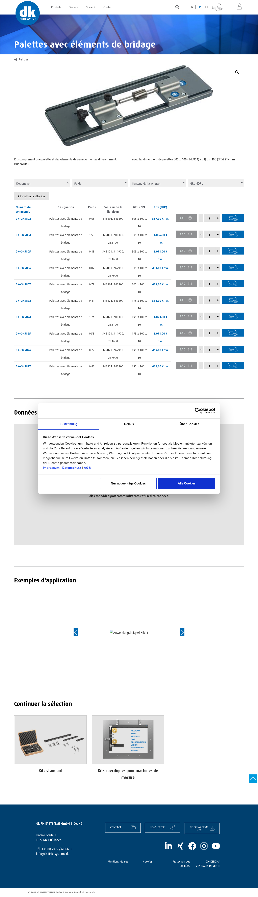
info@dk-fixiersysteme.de (52, 853)
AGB (87, 467)
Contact (108, 6)
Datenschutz (71, 467)
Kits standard (50, 770)
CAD (182, 217)
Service (73, 6)
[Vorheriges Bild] (80, 632)
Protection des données (181, 863)
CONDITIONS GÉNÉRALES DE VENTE (208, 863)
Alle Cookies (187, 483)
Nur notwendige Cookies (128, 483)
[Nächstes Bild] (178, 632)
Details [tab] (129, 423)
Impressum (51, 467)
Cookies (147, 861)
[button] (237, 72)
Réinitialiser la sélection (31, 196)
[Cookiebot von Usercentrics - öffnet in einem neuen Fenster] (197, 411)
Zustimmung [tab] (69, 423)
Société (90, 6)
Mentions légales (118, 861)
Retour (21, 58)
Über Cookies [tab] (189, 423)
